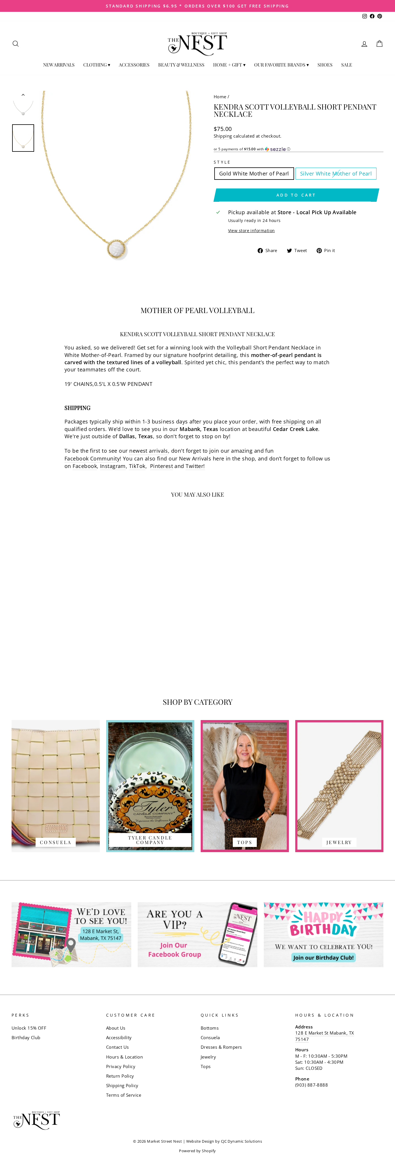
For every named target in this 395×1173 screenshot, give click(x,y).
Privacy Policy (120, 1066)
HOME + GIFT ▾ (229, 65)
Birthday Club (26, 1037)
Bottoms (210, 1028)
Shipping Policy (122, 1085)
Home (220, 96)
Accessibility (119, 1037)
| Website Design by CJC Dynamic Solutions (222, 1141)
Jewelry (208, 1057)
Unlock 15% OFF (29, 1028)
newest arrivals (148, 450)
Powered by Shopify (197, 1150)
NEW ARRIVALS (59, 65)
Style (222, 162)
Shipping (223, 136)
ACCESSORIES (134, 65)
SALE (346, 65)
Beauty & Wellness (181, 65)
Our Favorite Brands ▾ (281, 65)
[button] (298, 149)
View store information (251, 230)
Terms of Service (123, 1095)
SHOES (325, 65)
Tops (206, 1066)
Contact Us (117, 1047)
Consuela (210, 1037)
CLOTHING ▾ (96, 65)
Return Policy (120, 1076)
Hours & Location (124, 1057)
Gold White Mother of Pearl (254, 173)
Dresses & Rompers (221, 1047)
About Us (115, 1028)
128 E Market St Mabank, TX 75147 (324, 1036)
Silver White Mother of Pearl (336, 173)
